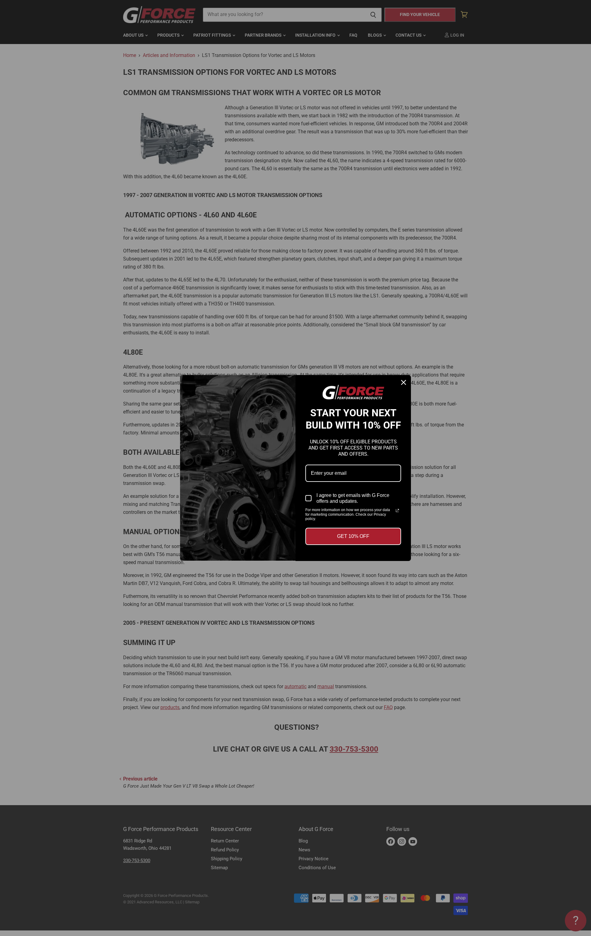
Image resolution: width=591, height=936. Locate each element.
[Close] (403, 382)
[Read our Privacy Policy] (397, 510)
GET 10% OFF (353, 536)
